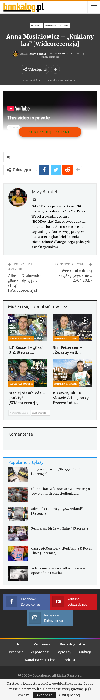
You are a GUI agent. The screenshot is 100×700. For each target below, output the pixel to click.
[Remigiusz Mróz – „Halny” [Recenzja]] (18, 533)
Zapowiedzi (40, 652)
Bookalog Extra (72, 644)
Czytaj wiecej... (70, 695)
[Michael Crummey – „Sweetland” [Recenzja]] (18, 514)
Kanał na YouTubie (56, 25)
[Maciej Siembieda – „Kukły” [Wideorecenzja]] (27, 373)
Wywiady (64, 652)
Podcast (68, 660)
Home (20, 644)
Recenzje (16, 652)
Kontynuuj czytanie (49, 132)
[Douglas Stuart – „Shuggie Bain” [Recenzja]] (18, 474)
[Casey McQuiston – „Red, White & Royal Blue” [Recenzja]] (18, 553)
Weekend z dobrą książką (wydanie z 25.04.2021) (75, 276)
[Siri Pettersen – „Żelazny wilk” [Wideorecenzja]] (72, 327)
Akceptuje (44, 695)
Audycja (85, 652)
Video (37, 25)
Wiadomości (43, 644)
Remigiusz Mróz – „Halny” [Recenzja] (60, 529)
